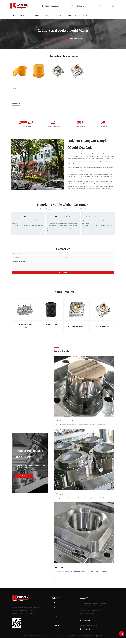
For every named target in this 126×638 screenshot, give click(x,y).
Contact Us (72, 15)
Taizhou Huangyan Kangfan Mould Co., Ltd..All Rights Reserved (43, 635)
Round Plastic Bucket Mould (61, 38)
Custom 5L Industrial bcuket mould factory (70, 635)
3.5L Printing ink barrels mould (51, 326)
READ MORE (24, 475)
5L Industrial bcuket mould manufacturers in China (89, 174)
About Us (23, 15)
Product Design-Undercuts (64, 421)
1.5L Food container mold (25, 326)
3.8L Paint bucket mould (77, 326)
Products (36, 15)
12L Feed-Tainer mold (103, 326)
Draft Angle (58, 567)
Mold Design (58, 494)
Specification (16, 103)
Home (12, 15)
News (60, 15)
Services (49, 15)
